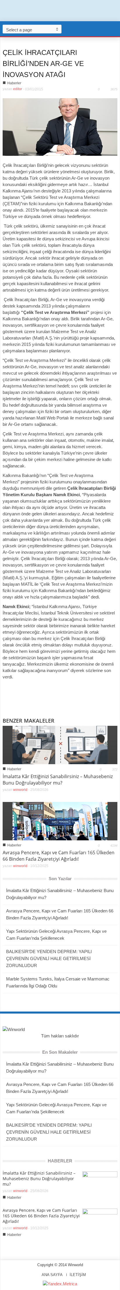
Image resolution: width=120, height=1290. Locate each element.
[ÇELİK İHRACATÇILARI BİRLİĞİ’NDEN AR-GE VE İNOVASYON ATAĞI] (60, 126)
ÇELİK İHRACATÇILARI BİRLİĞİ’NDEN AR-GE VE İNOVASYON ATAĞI (43, 63)
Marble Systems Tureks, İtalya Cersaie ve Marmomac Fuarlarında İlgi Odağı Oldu (58, 982)
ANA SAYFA (52, 1275)
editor (17, 89)
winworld (20, 790)
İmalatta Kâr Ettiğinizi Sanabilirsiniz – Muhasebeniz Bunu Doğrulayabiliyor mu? (58, 779)
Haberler (14, 83)
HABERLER (60, 1160)
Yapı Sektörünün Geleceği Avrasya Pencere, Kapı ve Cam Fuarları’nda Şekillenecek (56, 935)
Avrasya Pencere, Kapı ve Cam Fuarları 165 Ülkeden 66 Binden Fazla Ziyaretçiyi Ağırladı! (58, 855)
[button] (114, 28)
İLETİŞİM (78, 1275)
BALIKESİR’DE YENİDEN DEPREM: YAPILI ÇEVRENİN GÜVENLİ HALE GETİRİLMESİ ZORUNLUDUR (49, 958)
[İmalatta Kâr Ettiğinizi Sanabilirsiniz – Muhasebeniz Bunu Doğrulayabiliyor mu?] (60, 744)
